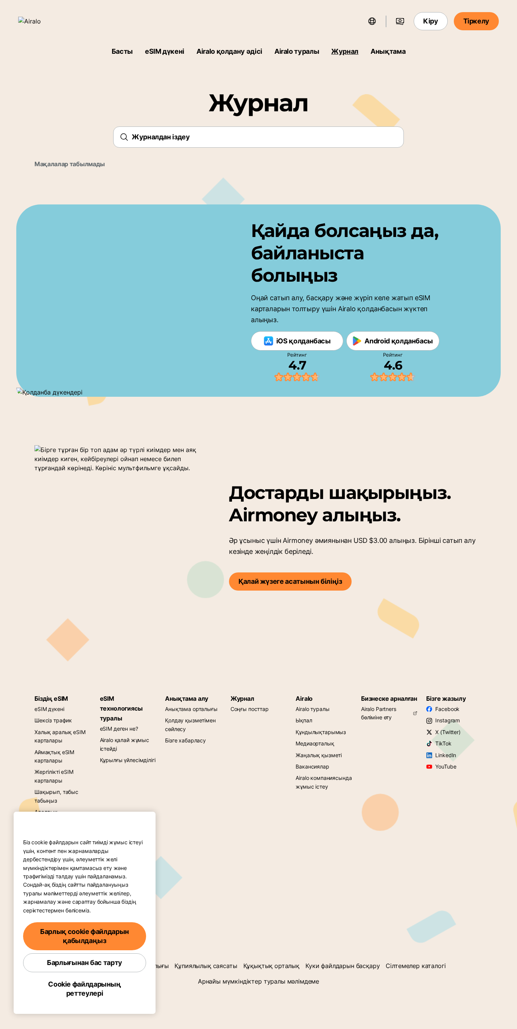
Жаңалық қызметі (319, 755)
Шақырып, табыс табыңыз (56, 796)
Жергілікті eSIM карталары (53, 776)
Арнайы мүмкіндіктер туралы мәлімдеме (258, 981)
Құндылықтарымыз (321, 732)
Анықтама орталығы (191, 709)
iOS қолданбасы (303, 341)
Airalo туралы (296, 51)
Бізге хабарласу (185, 740)
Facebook (447, 709)
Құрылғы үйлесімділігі (128, 760)
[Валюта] (400, 21)
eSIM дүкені (164, 51)
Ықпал (304, 720)
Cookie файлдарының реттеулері (84, 988)
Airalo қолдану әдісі (229, 51)
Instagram (447, 720)
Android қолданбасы (398, 341)
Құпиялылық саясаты (205, 966)
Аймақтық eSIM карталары (54, 756)
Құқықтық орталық (271, 966)
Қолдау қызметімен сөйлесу (190, 724)
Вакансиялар (312, 766)
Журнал (344, 51)
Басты (122, 51)
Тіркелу (476, 21)
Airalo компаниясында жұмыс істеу (324, 782)
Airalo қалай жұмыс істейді (124, 744)
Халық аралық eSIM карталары (60, 736)
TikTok (443, 743)
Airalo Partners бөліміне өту (378, 713)
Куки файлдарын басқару (342, 966)
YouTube (445, 766)
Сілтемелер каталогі (415, 966)
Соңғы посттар (249, 709)
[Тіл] (372, 21)
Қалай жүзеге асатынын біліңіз (290, 581)
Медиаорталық (315, 743)
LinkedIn (445, 755)
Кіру (430, 21)
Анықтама (388, 51)
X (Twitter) (447, 732)
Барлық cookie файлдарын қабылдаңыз (84, 936)
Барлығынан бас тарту (84, 963)
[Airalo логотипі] (40, 21)
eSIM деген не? (119, 728)
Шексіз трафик (53, 720)
